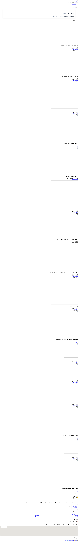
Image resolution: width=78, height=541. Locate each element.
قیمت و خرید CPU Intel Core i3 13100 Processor (69, 359)
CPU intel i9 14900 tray (73, 208)
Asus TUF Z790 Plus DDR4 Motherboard (70, 76)
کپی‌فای (69, 538)
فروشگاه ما (37, 512)
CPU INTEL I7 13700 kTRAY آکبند (71, 176)
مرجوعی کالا (37, 516)
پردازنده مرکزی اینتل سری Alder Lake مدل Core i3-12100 (67, 239)
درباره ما (74, 5)
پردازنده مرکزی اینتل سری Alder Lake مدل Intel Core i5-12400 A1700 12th (64, 272)
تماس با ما (74, 6)
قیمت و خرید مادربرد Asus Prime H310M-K (70, 488)
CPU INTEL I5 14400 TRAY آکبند (71, 110)
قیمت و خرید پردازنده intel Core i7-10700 (70, 435)
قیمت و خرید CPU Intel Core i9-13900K (70, 378)
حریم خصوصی (75, 516)
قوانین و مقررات (36, 515)
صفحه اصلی (74, 4)
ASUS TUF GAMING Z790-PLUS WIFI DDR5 (69, 45)
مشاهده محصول (75, 49)
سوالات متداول (75, 517)
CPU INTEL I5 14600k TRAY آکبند (71, 143)
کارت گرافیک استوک (55, 16)
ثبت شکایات (37, 517)
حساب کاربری (74, 7)
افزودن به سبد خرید (75, 113)
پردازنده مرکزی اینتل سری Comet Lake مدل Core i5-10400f (67, 339)
